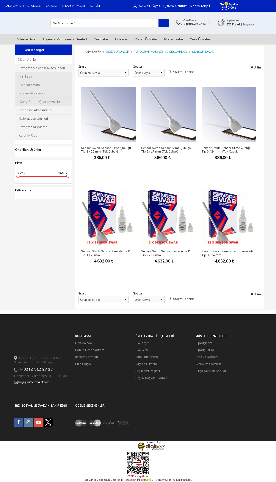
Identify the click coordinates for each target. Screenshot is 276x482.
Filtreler (121, 39)
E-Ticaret (157, 479)
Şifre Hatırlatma (146, 357)
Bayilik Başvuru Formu (151, 378)
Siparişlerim (204, 343)
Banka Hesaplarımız (89, 350)
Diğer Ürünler (146, 39)
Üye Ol (157, 6)
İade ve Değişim (207, 357)
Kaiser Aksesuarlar (34, 93)
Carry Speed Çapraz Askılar (40, 102)
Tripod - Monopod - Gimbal (64, 39)
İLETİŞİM (95, 5)
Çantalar (101, 39)
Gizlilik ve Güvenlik (208, 364)
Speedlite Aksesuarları (35, 110)
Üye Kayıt (142, 343)
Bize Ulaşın (83, 364)
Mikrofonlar (173, 39)
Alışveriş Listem (146, 364)
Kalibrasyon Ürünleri (33, 118)
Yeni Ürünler (200, 39)
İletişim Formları (86, 357)
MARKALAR (52, 5)
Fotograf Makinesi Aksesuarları (42, 68)
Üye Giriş (141, 350)
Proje (144, 480)
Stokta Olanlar (183, 72)
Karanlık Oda (28, 135)
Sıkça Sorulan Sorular (211, 371)
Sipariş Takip (199, 6)
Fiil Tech (26, 76)
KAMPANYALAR (75, 5)
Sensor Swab (30, 85)
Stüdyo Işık (26, 39)
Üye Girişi (144, 6)
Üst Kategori (35, 50)
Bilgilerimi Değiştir (147, 371)
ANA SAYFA (13, 5)
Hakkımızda (83, 343)
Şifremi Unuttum (176, 6)
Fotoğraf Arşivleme (33, 127)
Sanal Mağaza (97, 479)
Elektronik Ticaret (121, 479)
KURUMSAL (33, 5)
